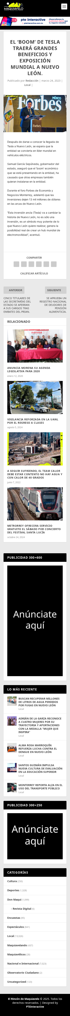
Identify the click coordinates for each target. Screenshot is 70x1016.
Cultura (12, 881)
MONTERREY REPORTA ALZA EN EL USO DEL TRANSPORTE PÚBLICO (40, 786)
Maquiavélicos (16, 954)
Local (27, 85)
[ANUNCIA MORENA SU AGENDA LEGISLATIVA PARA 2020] (35, 346)
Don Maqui (14, 899)
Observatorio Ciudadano (23, 972)
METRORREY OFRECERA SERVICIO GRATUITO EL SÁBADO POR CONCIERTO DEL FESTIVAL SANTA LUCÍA (34, 529)
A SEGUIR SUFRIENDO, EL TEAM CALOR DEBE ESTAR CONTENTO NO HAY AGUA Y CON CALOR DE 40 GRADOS (35, 474)
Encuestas (13, 918)
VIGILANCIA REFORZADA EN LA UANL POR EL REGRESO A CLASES (32, 421)
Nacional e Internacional (23, 963)
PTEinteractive (35, 1006)
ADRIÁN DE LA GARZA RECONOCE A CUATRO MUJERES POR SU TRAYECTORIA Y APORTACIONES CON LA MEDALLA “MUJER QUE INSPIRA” (39, 725)
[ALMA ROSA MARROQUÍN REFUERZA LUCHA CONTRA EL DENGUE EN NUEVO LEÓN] (12, 747)
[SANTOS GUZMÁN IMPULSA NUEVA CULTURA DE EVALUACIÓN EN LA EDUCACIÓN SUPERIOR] (12, 767)
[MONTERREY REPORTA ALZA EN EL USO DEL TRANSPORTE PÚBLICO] (12, 787)
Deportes (13, 890)
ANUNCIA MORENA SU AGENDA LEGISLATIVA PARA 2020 (28, 369)
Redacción (32, 80)
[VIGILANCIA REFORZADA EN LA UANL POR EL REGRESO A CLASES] (35, 397)
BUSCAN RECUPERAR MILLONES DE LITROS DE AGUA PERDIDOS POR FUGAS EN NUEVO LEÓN (39, 702)
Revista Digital (22, 908)
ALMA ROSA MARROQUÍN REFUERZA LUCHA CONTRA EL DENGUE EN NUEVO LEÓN (37, 748)
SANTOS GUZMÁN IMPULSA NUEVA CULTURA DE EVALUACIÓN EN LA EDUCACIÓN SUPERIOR (40, 768)
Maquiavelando (17, 945)
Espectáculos (15, 927)
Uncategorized (16, 981)
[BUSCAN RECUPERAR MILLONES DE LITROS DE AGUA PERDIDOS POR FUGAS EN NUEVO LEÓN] (12, 701)
